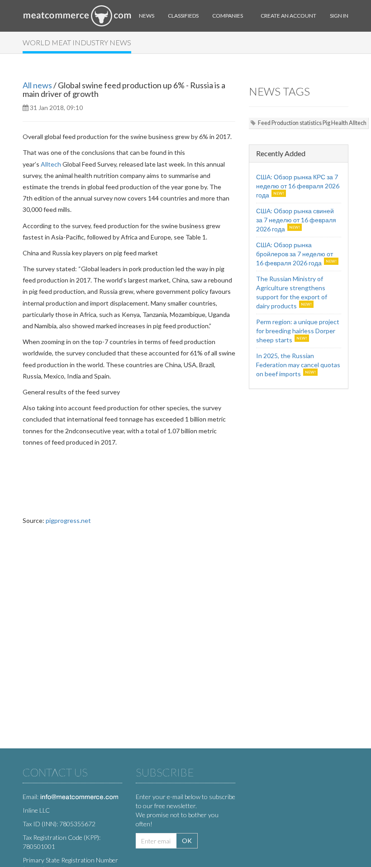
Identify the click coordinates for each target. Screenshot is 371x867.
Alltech (51, 164)
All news (37, 85)
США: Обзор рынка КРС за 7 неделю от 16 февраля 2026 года (297, 186)
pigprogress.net (68, 520)
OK (187, 840)
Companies (227, 15)
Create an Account (288, 15)
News (146, 15)
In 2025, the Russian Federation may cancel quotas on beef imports (298, 365)
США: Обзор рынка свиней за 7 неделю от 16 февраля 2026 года (296, 220)
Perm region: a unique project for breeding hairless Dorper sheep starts (297, 331)
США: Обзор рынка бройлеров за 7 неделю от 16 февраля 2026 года (294, 254)
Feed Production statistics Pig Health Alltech (312, 123)
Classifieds (183, 15)
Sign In (339, 15)
